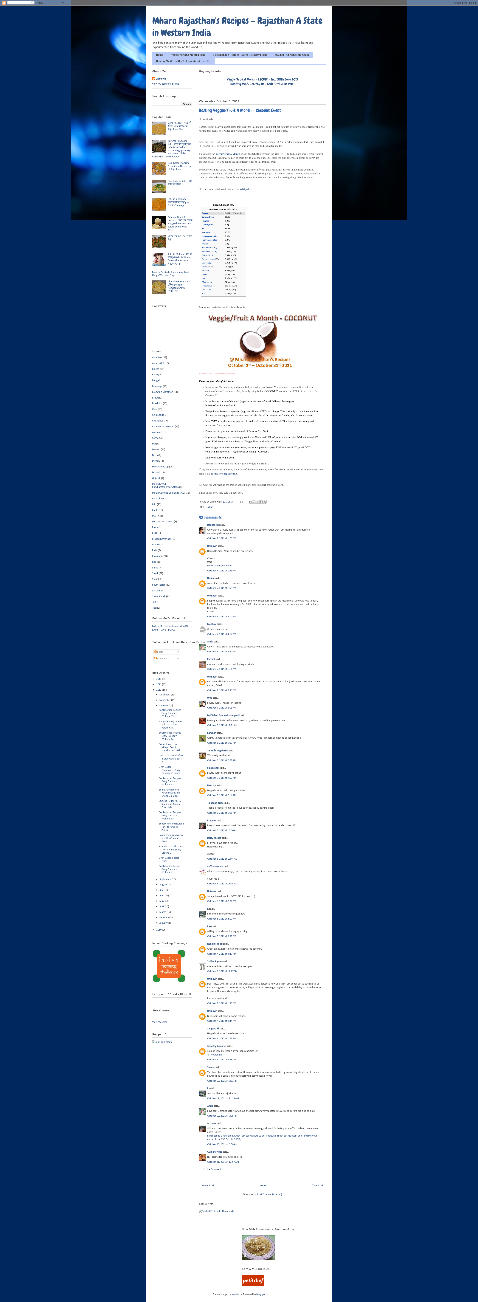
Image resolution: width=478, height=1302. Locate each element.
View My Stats (159, 1022)
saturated (207, 232)
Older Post (317, 1185)
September (165, 879)
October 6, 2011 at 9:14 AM (221, 795)
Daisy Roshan (214, 838)
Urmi (209, 698)
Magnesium (207, 282)
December (165, 694)
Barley (155, 374)
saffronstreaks (215, 866)
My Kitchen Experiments (219, 565)
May (161, 901)
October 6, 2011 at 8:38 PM (221, 936)
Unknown (212, 546)
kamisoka (237, 1294)
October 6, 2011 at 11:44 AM (222, 883)
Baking (155, 369)
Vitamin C (206, 271)
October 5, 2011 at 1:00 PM (221, 538)
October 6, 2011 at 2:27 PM (221, 901)
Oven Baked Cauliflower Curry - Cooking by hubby (170, 770)
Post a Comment (212, 1169)
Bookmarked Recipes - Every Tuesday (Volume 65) (170, 713)
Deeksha (211, 785)
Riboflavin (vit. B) (210, 252)
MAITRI (155, 515)
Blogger (260, 1294)
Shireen (211, 1067)
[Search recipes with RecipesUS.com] (162, 1042)
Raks (209, 926)
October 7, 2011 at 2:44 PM (221, 1021)
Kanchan (211, 733)
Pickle (155, 533)
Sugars (206, 221)
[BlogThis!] (254, 502)
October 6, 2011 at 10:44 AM (222, 859)
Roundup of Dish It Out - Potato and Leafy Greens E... (171, 849)
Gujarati (156, 478)
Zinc (203, 294)
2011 (159, 690)
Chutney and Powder (163, 426)
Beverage (157, 386)
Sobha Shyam (214, 961)
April (162, 906)
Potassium (206, 290)
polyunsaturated (210, 240)
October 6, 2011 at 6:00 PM (221, 918)
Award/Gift (158, 363)
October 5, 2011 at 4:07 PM (221, 634)
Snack (155, 573)
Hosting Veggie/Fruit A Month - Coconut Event (171, 838)
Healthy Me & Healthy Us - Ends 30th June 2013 (262, 84)
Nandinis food (215, 944)
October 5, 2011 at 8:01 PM (221, 707)
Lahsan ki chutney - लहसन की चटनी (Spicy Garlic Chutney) (178, 202)
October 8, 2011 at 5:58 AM (221, 1059)
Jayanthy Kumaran (216, 1046)
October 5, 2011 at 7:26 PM (221, 690)
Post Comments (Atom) (269, 1194)
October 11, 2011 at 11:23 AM (223, 1098)
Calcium (205, 275)
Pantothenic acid (209, 259)
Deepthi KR (213, 525)
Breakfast (157, 403)
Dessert (156, 449)
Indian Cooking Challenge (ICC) (168, 493)
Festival (156, 472)
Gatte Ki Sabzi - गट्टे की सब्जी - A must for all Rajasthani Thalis (179, 126)
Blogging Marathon (162, 392)
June (162, 895)
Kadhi (155, 510)
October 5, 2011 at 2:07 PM (221, 616)
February (164, 917)
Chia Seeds (158, 415)
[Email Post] (241, 501)
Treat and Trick (215, 803)
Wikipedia (245, 189)
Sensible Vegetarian (217, 750)
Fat (203, 229)
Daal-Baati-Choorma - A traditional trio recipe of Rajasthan (180, 166)
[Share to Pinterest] (265, 502)
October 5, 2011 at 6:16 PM (221, 669)
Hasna (210, 578)
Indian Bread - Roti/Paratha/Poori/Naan (165, 486)
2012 (159, 684)
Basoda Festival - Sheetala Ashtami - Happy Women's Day (171, 274)
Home (159, 55)
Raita (154, 550)
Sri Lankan (157, 590)
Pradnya (211, 820)
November (165, 700)
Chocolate (157, 420)
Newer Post (208, 1185)
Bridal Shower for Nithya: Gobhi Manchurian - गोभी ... (170, 747)
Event (209, 507)
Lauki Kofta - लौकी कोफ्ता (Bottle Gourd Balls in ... (171, 758)
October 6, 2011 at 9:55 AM (221, 813)
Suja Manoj (213, 768)
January (163, 923)
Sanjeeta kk (213, 1028)
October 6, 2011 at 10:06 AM (222, 830)
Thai (154, 608)
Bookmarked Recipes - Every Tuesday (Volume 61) (170, 869)
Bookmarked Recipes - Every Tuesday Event (240, 55)
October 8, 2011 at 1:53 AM (221, 1038)
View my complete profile (165, 84)
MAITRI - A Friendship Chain (292, 55)
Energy (205, 213)
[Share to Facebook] (261, 502)
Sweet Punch (159, 596)
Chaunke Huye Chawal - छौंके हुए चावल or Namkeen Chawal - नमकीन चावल (180, 286)
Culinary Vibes (214, 1152)
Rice (154, 562)
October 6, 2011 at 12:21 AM (222, 725)
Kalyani (211, 659)
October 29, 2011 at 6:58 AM (222, 1144)
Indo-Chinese (159, 498)
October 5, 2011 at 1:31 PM (221, 570)
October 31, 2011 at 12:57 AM (223, 1162)
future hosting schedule (224, 473)
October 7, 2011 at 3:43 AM (221, 954)
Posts (160, 652)
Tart (154, 602)
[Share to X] (258, 502)
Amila (210, 641)
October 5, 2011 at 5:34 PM (221, 651)
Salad (155, 567)
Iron (203, 278)
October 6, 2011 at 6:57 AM (221, 760)
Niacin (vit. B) (208, 255)
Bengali (156, 380)
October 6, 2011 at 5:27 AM (221, 743)
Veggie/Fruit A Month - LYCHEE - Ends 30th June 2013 (262, 79)
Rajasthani (157, 556)
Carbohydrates (208, 217)
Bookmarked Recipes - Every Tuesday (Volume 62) (170, 815)
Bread (155, 397)
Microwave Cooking (162, 521)
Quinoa (156, 544)
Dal (154, 443)
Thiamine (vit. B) (209, 248)
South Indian (158, 585)
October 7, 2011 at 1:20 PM (221, 1003)
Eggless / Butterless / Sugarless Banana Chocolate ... (170, 804)
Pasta (155, 527)
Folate (204, 267)
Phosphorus (207, 286)
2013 (159, 679)
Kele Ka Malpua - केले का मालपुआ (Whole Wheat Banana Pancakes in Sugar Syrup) (180, 259)
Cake (154, 409)
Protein (205, 244)
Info (154, 504)
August (163, 884)
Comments (163, 658)
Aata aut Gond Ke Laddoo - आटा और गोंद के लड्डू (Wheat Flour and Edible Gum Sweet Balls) (180, 223)
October (164, 705)
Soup (155, 579)
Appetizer (157, 357)
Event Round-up (160, 466)
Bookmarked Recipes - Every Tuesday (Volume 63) (170, 781)
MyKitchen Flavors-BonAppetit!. (223, 715)
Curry (155, 438)
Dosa (155, 455)
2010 (159, 930)
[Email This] (250, 502)
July (161, 890)
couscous (157, 432)
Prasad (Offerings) (162, 539)
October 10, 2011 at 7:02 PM (222, 1081)
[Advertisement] (192, 1233)
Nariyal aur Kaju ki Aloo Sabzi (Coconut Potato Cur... (171, 724)
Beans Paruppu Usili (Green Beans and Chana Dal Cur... (170, 793)
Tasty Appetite (214, 1054)
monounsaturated (210, 236)
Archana (211, 1123)
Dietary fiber (208, 225)
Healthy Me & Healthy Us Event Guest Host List (183, 61)
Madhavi (211, 624)
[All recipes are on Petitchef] (253, 1285)
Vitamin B (206, 263)
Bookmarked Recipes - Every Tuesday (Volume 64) (170, 736)
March (163, 912)
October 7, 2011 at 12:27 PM (222, 971)
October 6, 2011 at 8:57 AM (221, 778)
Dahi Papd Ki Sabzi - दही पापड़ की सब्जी (180, 183)
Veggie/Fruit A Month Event (188, 55)
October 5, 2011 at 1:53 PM (221, 588)
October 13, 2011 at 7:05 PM (222, 1116)
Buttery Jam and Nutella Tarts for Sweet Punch (171, 827)
